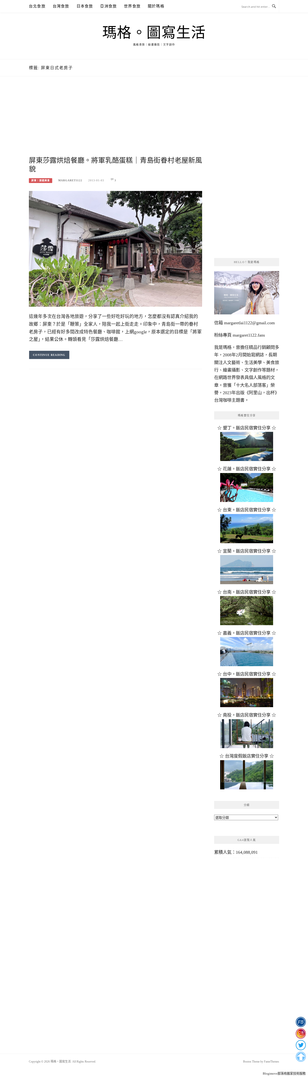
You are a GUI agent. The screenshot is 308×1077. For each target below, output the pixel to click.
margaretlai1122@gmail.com (249, 322)
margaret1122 (70, 180)
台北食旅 (37, 6)
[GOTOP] (300, 1057)
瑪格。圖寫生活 (154, 33)
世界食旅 (132, 6)
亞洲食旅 (108, 6)
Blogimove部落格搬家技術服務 (284, 1073)
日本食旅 (85, 6)
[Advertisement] (115, 122)
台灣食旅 (61, 6)
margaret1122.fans (248, 335)
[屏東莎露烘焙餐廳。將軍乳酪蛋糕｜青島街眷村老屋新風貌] (115, 248)
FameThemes (271, 1061)
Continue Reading (49, 354)
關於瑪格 (156, 6)
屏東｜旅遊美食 (40, 180)
